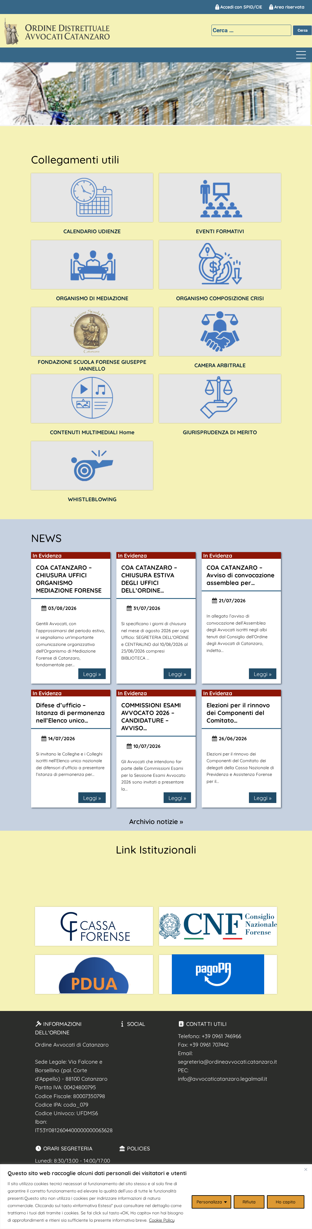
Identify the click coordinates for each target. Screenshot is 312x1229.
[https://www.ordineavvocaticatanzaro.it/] (92, 398)
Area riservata (289, 7)
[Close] (305, 1169)
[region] (156, 1196)
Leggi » (92, 674)
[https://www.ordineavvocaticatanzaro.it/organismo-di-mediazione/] (92, 264)
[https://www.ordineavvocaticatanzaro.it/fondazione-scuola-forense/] (92, 331)
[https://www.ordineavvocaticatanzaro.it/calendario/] (92, 197)
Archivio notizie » (156, 821)
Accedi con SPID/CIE (241, 7)
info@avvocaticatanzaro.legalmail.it (222, 1078)
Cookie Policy (162, 1220)
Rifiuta (249, 1202)
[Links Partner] (94, 926)
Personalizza (209, 1202)
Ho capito (286, 1202)
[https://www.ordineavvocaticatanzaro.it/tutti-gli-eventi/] (220, 197)
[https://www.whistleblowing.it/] (92, 465)
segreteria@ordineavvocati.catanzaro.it (227, 1061)
